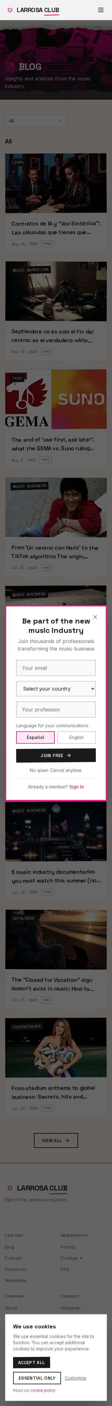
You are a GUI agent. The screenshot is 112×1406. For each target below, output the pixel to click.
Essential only (37, 1378)
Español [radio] (35, 737)
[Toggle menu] (101, 10)
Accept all (31, 1363)
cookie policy (42, 1390)
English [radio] (76, 737)
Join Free (51, 755)
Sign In (76, 786)
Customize (75, 1378)
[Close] (95, 617)
